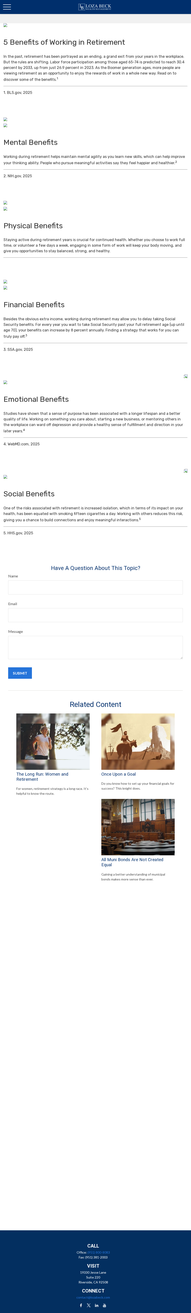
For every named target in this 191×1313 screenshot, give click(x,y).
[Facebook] (81, 1305)
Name (13, 576)
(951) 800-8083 (99, 1252)
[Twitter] (89, 1305)
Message (15, 631)
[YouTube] (105, 1305)
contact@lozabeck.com (93, 1297)
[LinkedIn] (97, 1305)
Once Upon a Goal (118, 774)
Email (12, 603)
